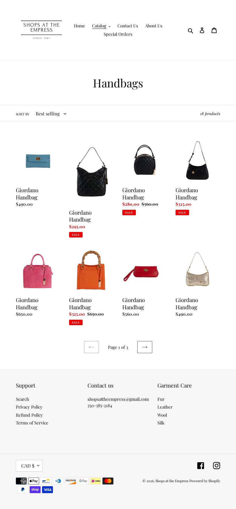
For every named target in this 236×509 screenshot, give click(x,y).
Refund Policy (29, 415)
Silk (160, 423)
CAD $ (27, 466)
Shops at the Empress (171, 480)
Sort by (22, 114)
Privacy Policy (29, 407)
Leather (165, 407)
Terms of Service (32, 423)
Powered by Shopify (204, 480)
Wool (162, 415)
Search (22, 399)
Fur (161, 399)
